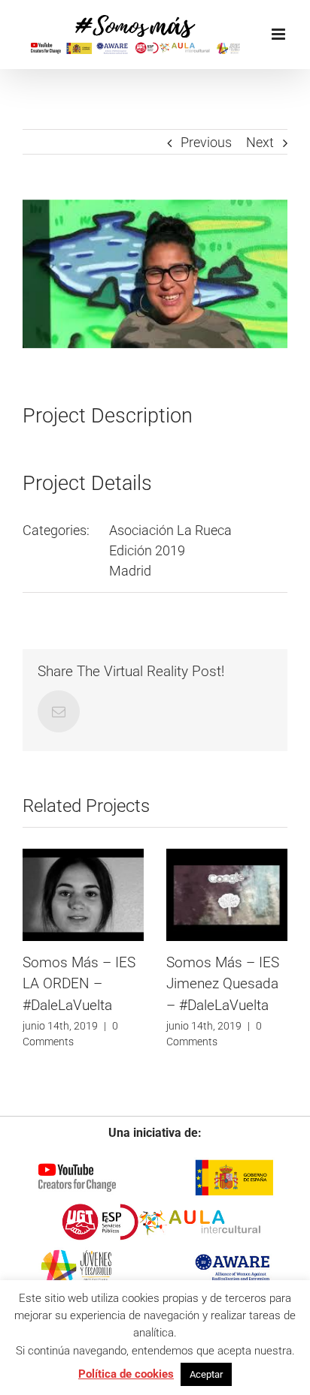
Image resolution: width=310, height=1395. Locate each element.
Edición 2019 (147, 550)
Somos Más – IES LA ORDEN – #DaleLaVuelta (79, 984)
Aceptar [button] (206, 1374)
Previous (206, 142)
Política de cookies (126, 1374)
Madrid (130, 571)
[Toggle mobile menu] (279, 34)
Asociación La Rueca (170, 530)
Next (260, 142)
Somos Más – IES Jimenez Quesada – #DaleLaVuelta (222, 984)
